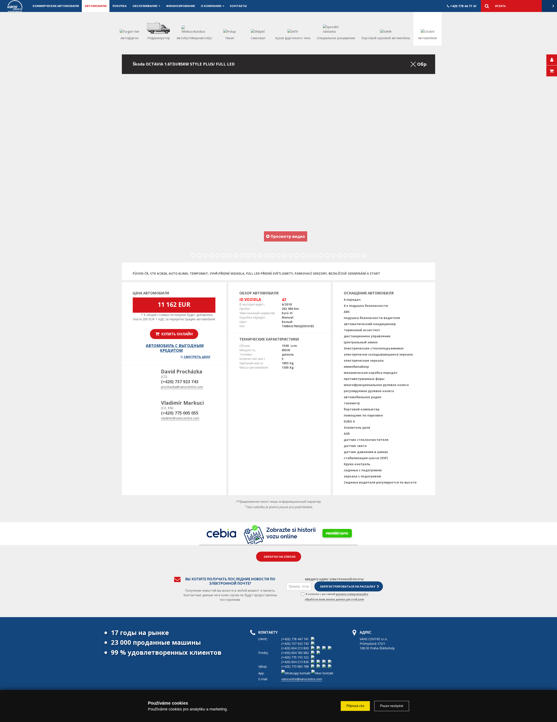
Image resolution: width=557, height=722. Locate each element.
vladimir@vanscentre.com (180, 418)
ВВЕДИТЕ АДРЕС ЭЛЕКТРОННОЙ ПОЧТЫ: (334, 579)
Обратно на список (280, 557)
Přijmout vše (355, 706)
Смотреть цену (196, 357)
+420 (462, 6)
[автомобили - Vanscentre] (15, 6)
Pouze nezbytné (391, 706)
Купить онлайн (177, 334)
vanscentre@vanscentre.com (301, 679)
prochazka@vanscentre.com (182, 387)
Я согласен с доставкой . (336, 597)
